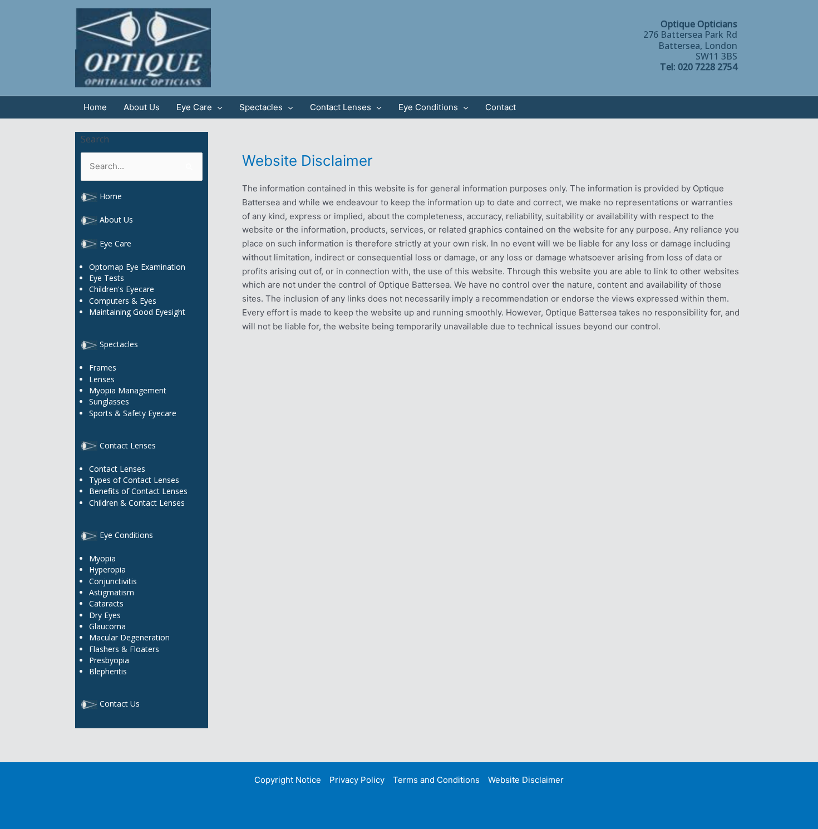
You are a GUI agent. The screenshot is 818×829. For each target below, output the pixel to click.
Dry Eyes (105, 615)
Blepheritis (108, 671)
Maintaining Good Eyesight (137, 312)
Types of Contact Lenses (134, 480)
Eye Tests (106, 278)
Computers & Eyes (122, 300)
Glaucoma (107, 626)
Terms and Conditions (436, 779)
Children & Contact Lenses (137, 502)
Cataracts (106, 603)
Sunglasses (109, 401)
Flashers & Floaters (124, 649)
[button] (217, 107)
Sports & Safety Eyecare (132, 413)
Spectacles (119, 344)
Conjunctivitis (113, 581)
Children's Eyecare (121, 289)
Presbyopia (109, 660)
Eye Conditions (126, 535)
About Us (116, 219)
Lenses (102, 379)
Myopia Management (127, 390)
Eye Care (115, 243)
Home (111, 196)
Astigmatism (111, 592)
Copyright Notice (287, 779)
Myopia (102, 558)
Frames (102, 367)
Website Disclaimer (526, 779)
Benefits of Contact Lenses (138, 491)
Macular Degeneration (129, 637)
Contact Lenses (128, 445)
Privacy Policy (357, 779)
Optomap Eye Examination (137, 266)
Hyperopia (107, 569)
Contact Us (120, 703)
